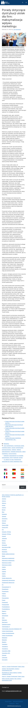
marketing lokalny (6, 447)
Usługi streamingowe (7, 631)
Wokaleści (4, 637)
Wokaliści (4, 640)
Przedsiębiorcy (6, 606)
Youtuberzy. (5, 648)
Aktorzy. (4, 503)
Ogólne (4, 567)
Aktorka (4, 498)
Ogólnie (4, 571)
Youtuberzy (5, 646)
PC (2, 584)
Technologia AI (6, 626)
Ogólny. (4, 576)
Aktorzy (4, 501)
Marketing (6, 443)
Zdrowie (4, 655)
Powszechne (5, 598)
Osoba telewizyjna (7, 578)
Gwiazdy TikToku (6, 534)
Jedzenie (4, 538)
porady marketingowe (17, 447)
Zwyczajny (4, 659)
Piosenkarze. (5, 591)
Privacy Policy (8, 701)
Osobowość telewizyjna (8, 582)
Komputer (4, 545)
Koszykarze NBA (6, 547)
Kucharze (4, 549)
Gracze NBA (5, 525)
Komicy (4, 540)
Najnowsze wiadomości (8, 558)
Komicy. (4, 543)
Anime (3, 505)
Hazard (4, 536)
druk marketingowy (9, 445)
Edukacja (4, 514)
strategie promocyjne (16, 451)
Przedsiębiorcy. (6, 609)
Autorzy (4, 507)
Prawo (3, 600)
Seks (3, 618)
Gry (3, 529)
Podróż (4, 593)
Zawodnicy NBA (6, 651)
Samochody (5, 615)
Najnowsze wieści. (7, 565)
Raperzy (4, 611)
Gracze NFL (5, 527)
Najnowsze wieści (6, 562)
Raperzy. (4, 613)
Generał (4, 520)
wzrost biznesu (12, 453)
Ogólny (4, 573)
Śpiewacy (4, 620)
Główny (4, 523)
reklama (14, 449)
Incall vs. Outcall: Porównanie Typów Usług (13, 666)
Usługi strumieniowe (7, 635)
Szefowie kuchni (6, 624)
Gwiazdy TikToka (6, 532)
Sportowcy (5, 622)
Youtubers (4, 644)
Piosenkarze (5, 589)
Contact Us (12, 703)
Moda (3, 556)
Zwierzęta (4, 657)
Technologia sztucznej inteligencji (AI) (12, 629)
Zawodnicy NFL (6, 653)
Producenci (5, 602)
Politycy (4, 595)
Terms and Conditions (18, 701)
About (17, 703)
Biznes (3, 509)
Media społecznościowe (8, 554)
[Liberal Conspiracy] (5, 2)
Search (4, 484)
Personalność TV (6, 587)
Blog (3, 512)
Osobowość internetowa (8, 580)
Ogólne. (4, 569)
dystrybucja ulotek (19, 445)
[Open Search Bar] (22, 2)
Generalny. (5, 518)
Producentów (5, 604)
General (4, 516)
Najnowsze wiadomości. (8, 560)
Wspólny (4, 642)
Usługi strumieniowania (8, 633)
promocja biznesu (6, 449)
